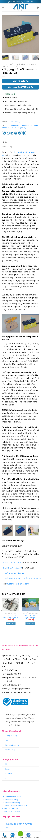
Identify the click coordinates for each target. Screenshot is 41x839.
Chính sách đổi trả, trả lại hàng (14, 805)
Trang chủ (7, 65)
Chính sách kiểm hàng (11, 803)
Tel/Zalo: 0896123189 (11, 562)
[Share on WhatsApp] (4, 133)
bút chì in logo (20, 125)
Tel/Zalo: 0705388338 (12, 568)
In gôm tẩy (22, 128)
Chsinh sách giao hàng (11, 811)
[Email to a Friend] (16, 133)
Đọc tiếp (10, 623)
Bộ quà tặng (10, 750)
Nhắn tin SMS (36, 838)
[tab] (20, 142)
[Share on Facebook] (8, 133)
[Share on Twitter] (12, 133)
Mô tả (4, 142)
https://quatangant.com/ (13, 573)
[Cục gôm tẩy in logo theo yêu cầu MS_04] (30, 604)
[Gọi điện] (20, 834)
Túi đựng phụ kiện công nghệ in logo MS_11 (10, 617)
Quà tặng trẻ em (25, 65)
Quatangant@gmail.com (17, 584)
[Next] (36, 34)
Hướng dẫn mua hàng (11, 808)
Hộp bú (8, 778)
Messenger (28, 838)
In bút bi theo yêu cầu (10, 128)
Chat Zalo (12, 838)
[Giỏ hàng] (38, 7)
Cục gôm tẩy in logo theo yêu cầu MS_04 (30, 617)
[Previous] (5, 34)
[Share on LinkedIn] (24, 133)
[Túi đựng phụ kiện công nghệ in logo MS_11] (10, 604)
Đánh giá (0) (7, 147)
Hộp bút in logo (10, 67)
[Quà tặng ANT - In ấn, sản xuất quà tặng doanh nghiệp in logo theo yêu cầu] (20, 7)
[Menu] (3, 7)
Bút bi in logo (10, 125)
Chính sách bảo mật (10, 800)
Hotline (4, 838)
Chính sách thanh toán (11, 797)
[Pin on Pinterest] (20, 133)
